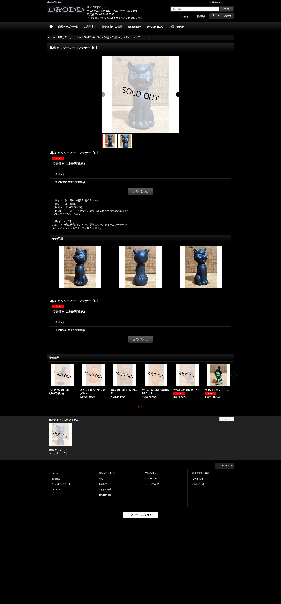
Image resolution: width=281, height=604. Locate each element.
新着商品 (103, 484)
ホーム (55, 473)
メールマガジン (152, 484)
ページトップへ (226, 465)
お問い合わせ (140, 191)
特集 (101, 479)
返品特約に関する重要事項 (70, 182)
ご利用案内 (197, 479)
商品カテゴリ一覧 (107, 473)
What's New (151, 473)
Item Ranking (105, 495)
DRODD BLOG (152, 479)
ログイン (186, 16)
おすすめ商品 (105, 489)
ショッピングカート (61, 484)
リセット (228, 419)
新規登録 (201, 16)
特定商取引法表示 (200, 473)
